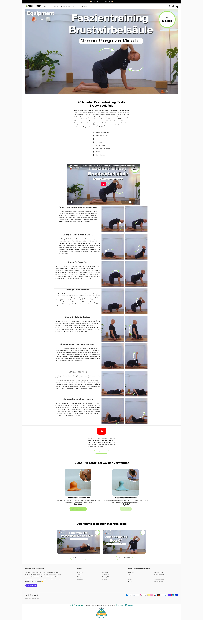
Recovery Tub (105, 577)
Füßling (78, 577)
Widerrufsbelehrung (159, 574)
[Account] (173, 6)
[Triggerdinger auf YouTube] (35, 595)
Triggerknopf (105, 574)
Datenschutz (131, 577)
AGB (129, 574)
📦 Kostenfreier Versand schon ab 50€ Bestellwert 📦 (101, 2)
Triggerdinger (36, 598)
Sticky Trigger (80, 572)
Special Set (105, 579)
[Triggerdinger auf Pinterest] (28, 595)
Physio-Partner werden (159, 579)
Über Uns (130, 581)
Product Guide (157, 577)
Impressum (131, 572)
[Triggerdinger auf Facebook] (26, 595)
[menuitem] (45, 6)
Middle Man (105, 572)
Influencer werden (158, 581)
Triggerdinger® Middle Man (126, 498)
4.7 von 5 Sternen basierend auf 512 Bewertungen (100, 605)
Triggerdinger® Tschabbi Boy (78, 498)
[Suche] (169, 6)
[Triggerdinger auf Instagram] (30, 595)
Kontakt (130, 579)
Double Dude (80, 574)
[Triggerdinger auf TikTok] (33, 595)
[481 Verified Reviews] (101, 619)
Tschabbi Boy (80, 579)
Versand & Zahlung (158, 572)
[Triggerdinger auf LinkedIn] (37, 595)
